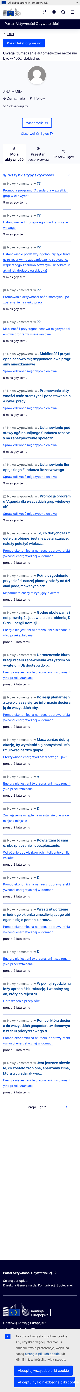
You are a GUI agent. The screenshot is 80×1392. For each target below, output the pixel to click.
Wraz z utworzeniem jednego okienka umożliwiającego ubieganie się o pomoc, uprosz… (36, 914)
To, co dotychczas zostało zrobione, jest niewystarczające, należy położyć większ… (36, 538)
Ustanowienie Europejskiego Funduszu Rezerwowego (36, 225)
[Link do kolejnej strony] (66, 1107)
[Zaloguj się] (44, 12)
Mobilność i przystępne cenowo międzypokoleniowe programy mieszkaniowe (36, 331)
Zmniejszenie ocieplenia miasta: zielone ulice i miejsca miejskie (36, 818)
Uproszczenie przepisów (21, 1001)
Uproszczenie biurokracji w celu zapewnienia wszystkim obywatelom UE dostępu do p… (36, 660)
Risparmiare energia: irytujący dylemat (31, 593)
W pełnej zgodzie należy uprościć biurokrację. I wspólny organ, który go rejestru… (37, 988)
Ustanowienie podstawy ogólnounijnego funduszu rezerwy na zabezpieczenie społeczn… (36, 433)
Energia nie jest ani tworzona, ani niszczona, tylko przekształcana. (36, 632)
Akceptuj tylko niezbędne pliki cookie (46, 1382)
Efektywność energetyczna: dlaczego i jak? (35, 757)
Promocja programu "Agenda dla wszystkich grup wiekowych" (35, 193)
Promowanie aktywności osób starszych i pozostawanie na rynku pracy (36, 299)
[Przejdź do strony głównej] (12, 12)
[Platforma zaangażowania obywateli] (40, 1310)
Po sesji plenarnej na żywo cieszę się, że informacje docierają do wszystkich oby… (36, 702)
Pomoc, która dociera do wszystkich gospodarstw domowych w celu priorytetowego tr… (36, 1025)
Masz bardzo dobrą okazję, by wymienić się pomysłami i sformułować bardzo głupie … (36, 745)
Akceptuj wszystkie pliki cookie (43, 1370)
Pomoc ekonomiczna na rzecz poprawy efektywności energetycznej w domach (36, 553)
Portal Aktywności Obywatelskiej (27, 1273)
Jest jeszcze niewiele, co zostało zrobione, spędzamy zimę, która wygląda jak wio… (36, 1068)
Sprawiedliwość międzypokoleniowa (30, 371)
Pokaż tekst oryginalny (24, 43)
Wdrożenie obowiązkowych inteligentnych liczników (36, 855)
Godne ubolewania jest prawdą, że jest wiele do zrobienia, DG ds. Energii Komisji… (36, 617)
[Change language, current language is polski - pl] (54, 12)
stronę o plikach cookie (43, 1354)
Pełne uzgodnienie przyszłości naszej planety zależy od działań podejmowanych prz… (36, 580)
